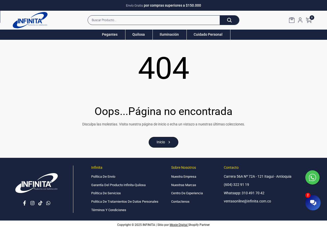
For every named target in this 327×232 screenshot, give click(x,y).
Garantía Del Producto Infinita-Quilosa (118, 185)
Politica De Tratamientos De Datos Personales (124, 201)
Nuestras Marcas (183, 185)
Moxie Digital (179, 225)
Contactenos (180, 201)
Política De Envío (103, 176)
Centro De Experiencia (187, 193)
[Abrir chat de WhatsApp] (313, 178)
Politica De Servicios (106, 193)
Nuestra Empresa (183, 176)
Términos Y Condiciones (108, 210)
